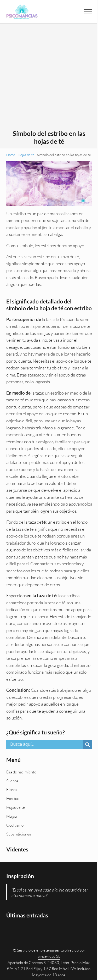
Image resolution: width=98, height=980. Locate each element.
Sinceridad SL (49, 956)
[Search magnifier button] (87, 744)
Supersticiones (18, 834)
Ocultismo (15, 825)
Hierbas (12, 798)
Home (10, 155)
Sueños (12, 780)
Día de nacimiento (21, 771)
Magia (11, 816)
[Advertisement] (49, 78)
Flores (11, 789)
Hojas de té (26, 155)
